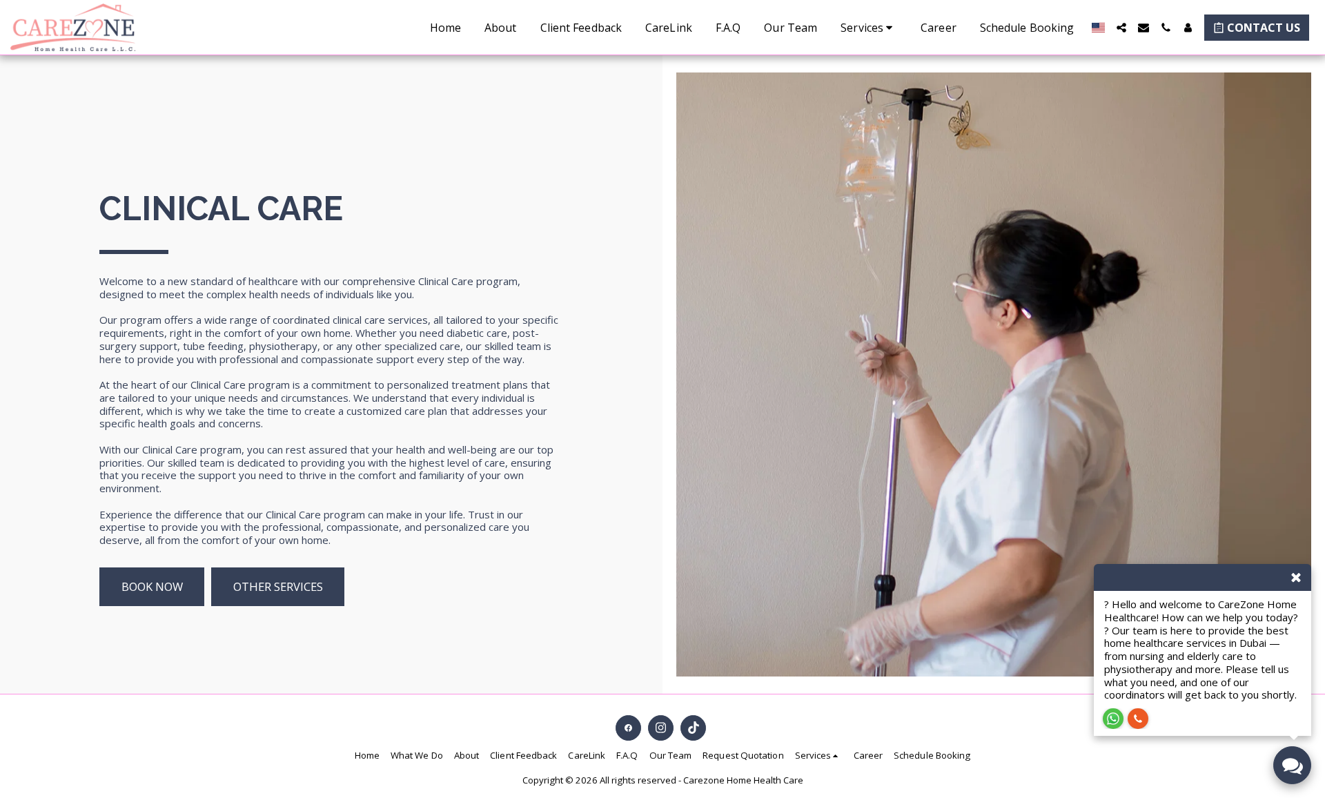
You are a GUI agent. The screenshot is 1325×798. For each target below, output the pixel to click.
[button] (868, 28)
